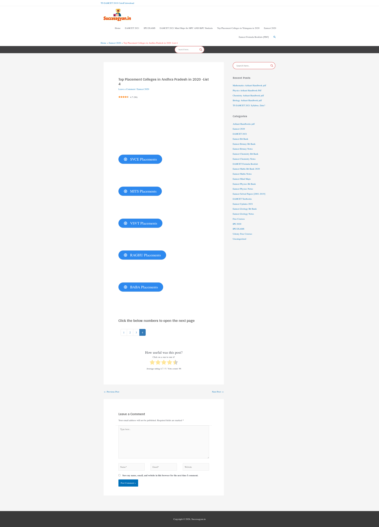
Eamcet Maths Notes (242, 173)
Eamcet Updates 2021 (243, 203)
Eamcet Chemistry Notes (244, 158)
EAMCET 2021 (240, 133)
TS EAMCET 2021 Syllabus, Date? (249, 105)
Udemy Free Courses (242, 233)
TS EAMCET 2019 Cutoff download (117, 2)
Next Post (218, 391)
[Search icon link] (274, 37)
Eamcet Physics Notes (243, 188)
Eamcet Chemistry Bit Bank (245, 153)
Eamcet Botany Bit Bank (244, 143)
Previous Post (111, 391)
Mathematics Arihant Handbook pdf (249, 85)
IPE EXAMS (238, 228)
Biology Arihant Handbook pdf (247, 100)
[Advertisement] (163, 141)
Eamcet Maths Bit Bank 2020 (246, 168)
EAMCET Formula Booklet (245, 163)
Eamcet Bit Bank (240, 138)
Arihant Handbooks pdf (244, 123)
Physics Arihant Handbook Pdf (247, 90)
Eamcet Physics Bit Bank (244, 183)
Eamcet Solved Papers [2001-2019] (249, 193)
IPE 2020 (237, 223)
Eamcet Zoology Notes (243, 213)
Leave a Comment (126, 89)
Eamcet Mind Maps (242, 178)
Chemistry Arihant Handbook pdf (248, 95)
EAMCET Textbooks (242, 198)
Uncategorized (239, 238)
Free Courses (239, 218)
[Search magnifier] (201, 50)
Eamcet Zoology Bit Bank (245, 208)
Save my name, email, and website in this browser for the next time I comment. (160, 475)
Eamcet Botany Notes (243, 148)
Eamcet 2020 (143, 89)
